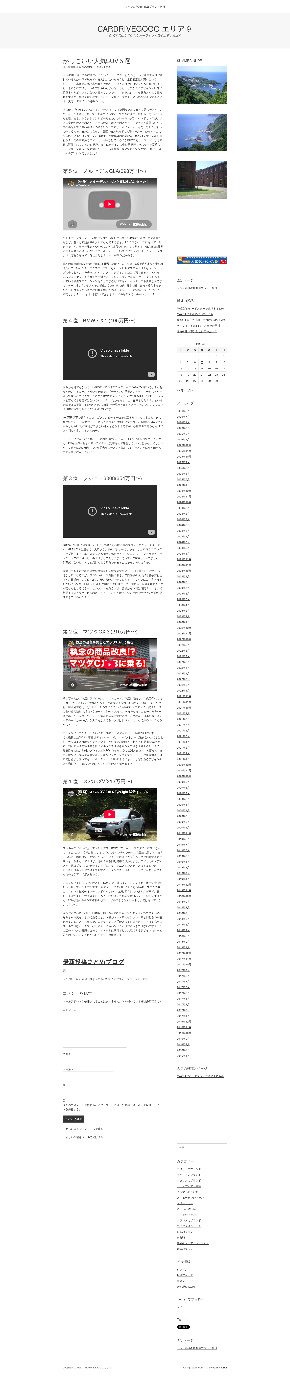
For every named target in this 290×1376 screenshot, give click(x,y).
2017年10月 (184, 964)
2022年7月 (183, 656)
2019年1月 (183, 879)
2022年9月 (183, 645)
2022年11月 (184, 633)
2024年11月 (184, 496)
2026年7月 (183, 416)
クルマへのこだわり (189, 1192)
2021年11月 (184, 702)
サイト (67, 1085)
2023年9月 (183, 576)
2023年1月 (183, 622)
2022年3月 (183, 679)
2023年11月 (184, 565)
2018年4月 (183, 930)
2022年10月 (184, 639)
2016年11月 (184, 1027)
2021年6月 (183, 730)
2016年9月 (183, 1038)
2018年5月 (183, 924)
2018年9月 (183, 902)
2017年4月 (183, 999)
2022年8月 (183, 650)
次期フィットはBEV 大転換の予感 (198, 325)
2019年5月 (183, 856)
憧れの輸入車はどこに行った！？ (197, 331)
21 (202, 374)
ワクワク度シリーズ (189, 1226)
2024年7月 (183, 519)
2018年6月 (183, 919)
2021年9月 (183, 713)
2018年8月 (183, 907)
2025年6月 (183, 474)
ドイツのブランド (187, 1215)
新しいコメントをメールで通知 (84, 1129)
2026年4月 (183, 422)
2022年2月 (183, 685)
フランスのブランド (189, 1220)
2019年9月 (183, 839)
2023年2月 (183, 616)
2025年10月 (184, 456)
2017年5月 (183, 993)
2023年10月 (184, 571)
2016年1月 (183, 1056)
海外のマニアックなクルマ (193, 1243)
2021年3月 (183, 747)
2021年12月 (184, 696)
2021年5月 (183, 736)
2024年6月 (183, 525)
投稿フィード (185, 1275)
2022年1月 (183, 690)
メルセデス (141, 979)
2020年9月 (183, 782)
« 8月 (180, 390)
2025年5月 (183, 479)
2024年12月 (184, 491)
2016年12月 (184, 1021)
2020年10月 (184, 776)
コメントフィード (187, 1281)
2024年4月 (183, 536)
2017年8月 (183, 976)
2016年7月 (183, 1050)
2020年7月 (183, 793)
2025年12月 (184, 445)
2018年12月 (184, 884)
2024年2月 (183, 548)
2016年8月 (183, 1044)
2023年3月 (183, 610)
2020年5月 (183, 804)
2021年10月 (184, 707)
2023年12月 (184, 559)
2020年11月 (184, 770)
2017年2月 (183, 1010)
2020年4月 (183, 810)
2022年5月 (183, 668)
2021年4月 (183, 742)
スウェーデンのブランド (191, 1197)
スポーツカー (185, 1203)
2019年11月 (184, 833)
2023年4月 (183, 605)
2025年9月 (183, 462)
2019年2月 (183, 873)
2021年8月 (183, 719)
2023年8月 (183, 582)
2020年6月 (183, 799)
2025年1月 (183, 485)
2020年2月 (183, 822)
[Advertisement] (205, 231)
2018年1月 (183, 947)
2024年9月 (183, 508)
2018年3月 (183, 936)
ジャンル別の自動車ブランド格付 (145, 7)
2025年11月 (184, 451)
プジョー (121, 979)
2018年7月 (183, 913)
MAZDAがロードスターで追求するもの (200, 308)
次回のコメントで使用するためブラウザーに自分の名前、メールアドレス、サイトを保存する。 (111, 1107)
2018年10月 (184, 896)
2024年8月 (183, 513)
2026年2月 (183, 434)
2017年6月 (183, 987)
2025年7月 (183, 468)
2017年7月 (183, 981)
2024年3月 (183, 542)
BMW (104, 979)
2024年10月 (184, 502)
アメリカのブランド (189, 1169)
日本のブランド (186, 1232)
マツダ (130, 979)
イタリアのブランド (189, 1180)
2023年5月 (183, 599)
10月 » (189, 390)
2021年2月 (183, 753)
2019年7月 (183, 844)
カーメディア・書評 (189, 1186)
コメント (69, 1010)
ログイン (182, 1269)
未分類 (181, 1237)
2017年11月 (184, 959)
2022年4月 (183, 673)
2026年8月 (183, 411)
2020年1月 (183, 827)
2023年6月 (183, 593)
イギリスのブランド (189, 1175)
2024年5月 (183, 531)
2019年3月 (183, 867)
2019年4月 (183, 862)
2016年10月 (184, 1033)
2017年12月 (184, 953)
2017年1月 (183, 1016)
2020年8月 (183, 787)
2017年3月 (183, 1004)
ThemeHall (221, 1367)
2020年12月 (184, 765)
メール (68, 1069)
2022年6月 (183, 662)
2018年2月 (183, 941)
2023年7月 (183, 588)
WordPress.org (186, 1286)
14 (202, 368)
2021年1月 (183, 759)
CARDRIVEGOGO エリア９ (145, 28)
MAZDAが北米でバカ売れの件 (195, 314)
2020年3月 (183, 816)
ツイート (182, 1307)
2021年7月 (183, 725)
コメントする (103, 66)
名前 (66, 1054)
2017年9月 (183, 970)
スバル (111, 979)
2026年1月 (183, 439)
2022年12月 (184, 628)
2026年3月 (183, 428)
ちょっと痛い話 (84, 979)
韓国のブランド (186, 1249)
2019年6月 (183, 850)
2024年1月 (183, 553)
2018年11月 (184, 890)
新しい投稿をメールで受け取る (84, 1137)
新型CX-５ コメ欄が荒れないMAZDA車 (201, 320)
